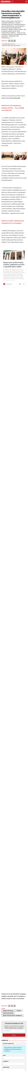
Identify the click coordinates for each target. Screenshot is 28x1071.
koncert (19, 1010)
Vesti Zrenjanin (6, 44)
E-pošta (6, 1061)
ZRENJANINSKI (17, 45)
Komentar (6, 1067)
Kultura (12, 44)
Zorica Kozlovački (8, 1013)
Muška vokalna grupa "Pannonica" (12, 1015)
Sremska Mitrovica (8, 1010)
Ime (4, 1055)
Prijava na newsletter (14, 1023)
